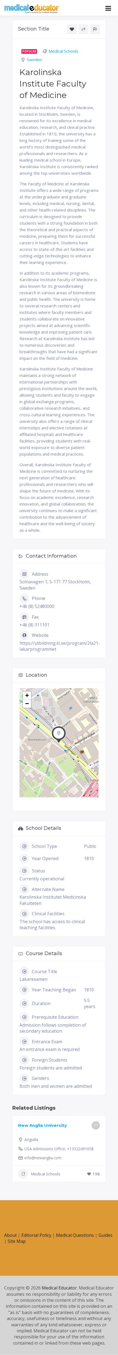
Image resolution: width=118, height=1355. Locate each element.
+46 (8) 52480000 (36, 606)
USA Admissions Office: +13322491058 (59, 1148)
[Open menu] (108, 8)
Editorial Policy (36, 1235)
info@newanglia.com (42, 1157)
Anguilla (31, 1139)
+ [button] (27, 695)
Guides (106, 1235)
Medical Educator (59, 1288)
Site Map (17, 1241)
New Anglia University (42, 1125)
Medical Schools (63, 51)
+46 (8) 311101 (34, 625)
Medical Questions (75, 1235)
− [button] (27, 703)
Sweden (34, 59)
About (10, 1235)
